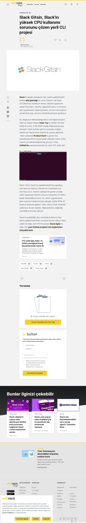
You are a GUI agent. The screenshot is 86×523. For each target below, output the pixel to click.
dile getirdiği (32, 100)
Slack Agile (55, 224)
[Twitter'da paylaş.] (8, 112)
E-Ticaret (35, 490)
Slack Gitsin (40, 268)
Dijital (62, 414)
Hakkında (60, 487)
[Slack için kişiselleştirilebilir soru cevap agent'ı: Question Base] (68, 405)
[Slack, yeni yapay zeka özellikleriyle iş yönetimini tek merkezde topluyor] (43, 405)
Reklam (60, 499)
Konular (37, 4)
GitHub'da (24, 145)
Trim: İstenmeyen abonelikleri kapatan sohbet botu (47, 454)
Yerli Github (25, 268)
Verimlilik (24, 264)
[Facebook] (71, 521)
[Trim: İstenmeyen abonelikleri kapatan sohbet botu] (28, 453)
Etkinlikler (43, 4)
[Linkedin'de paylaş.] (8, 116)
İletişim (60, 507)
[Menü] (8, 5)
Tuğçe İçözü (13, 435)
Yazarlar (60, 490)
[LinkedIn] (64, 518)
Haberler (22, 487)
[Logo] (17, 4)
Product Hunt (40, 136)
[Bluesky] (75, 518)
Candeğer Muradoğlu (41, 430)
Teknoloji (23, 13)
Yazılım (35, 264)
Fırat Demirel (42, 467)
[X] (60, 518)
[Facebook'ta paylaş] (8, 108)
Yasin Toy (43, 123)
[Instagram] (71, 518)
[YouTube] (67, 518)
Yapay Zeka (13, 414)
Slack (22, 97)
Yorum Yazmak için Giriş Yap (43, 322)
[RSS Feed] (75, 521)
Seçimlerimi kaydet (35, 373)
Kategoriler (30, 4)
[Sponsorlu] (57, 241)
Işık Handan (63, 430)
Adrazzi (24, 256)
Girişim (34, 493)
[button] (43, 165)
